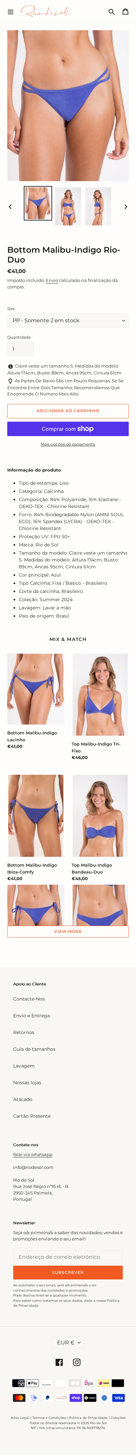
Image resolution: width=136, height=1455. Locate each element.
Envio (52, 280)
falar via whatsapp (32, 1154)
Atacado (22, 1099)
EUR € (66, 1342)
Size (11, 308)
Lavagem (24, 1066)
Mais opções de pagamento (68, 444)
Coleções (118, 1418)
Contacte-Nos (29, 999)
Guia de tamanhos (34, 1049)
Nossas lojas (27, 1083)
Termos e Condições (49, 1418)
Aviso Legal (20, 1418)
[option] (38, 203)
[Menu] (10, 11)
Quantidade (19, 337)
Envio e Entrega (31, 1016)
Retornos (23, 1032)
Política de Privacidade (88, 1418)
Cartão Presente (32, 1116)
